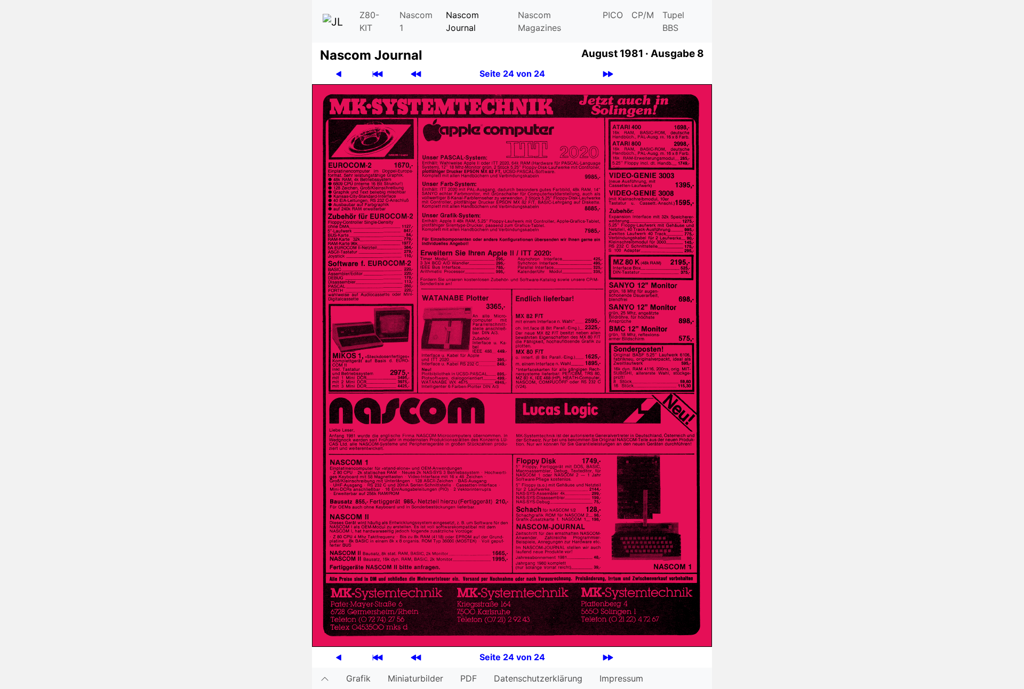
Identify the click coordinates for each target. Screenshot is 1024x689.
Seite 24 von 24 (512, 73)
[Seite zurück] (338, 73)
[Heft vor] (608, 73)
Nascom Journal (462, 21)
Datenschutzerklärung (538, 678)
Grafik (358, 678)
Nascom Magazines (539, 21)
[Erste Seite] (377, 73)
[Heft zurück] (416, 73)
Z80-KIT (369, 21)
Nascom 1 (416, 21)
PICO (613, 15)
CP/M (642, 15)
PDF (468, 678)
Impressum (621, 678)
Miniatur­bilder (415, 678)
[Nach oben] (325, 678)
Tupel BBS (673, 21)
